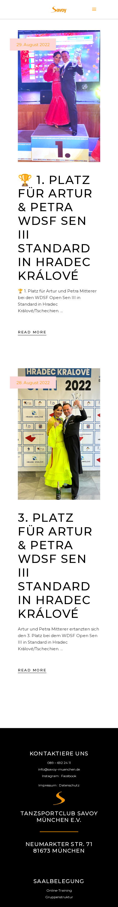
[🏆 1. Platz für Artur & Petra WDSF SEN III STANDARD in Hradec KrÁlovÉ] (59, 96)
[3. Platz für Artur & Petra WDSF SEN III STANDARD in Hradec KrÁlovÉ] (59, 434)
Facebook (68, 776)
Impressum (47, 785)
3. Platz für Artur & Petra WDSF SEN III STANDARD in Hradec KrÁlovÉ (55, 565)
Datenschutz (69, 785)
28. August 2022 (33, 382)
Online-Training (59, 890)
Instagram (50, 776)
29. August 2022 (33, 44)
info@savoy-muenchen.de (59, 769)
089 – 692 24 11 (59, 763)
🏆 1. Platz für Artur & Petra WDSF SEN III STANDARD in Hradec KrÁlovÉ (55, 228)
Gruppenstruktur (59, 897)
